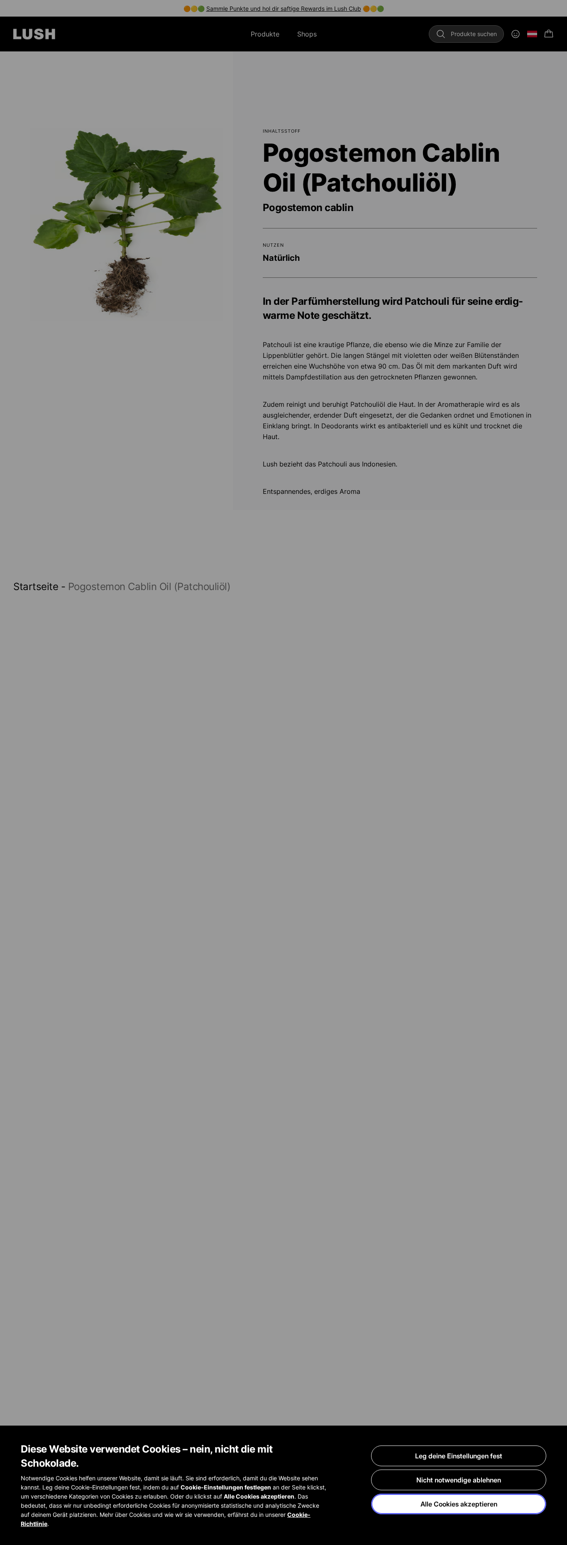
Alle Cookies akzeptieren (458, 1504)
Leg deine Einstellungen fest (458, 1456)
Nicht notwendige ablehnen (458, 1480)
